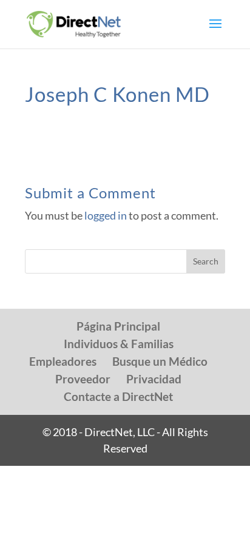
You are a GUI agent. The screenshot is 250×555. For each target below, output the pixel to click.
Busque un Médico (160, 361)
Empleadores (62, 361)
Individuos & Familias (119, 344)
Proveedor (82, 379)
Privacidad (153, 379)
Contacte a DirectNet (118, 396)
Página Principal (118, 326)
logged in (105, 215)
